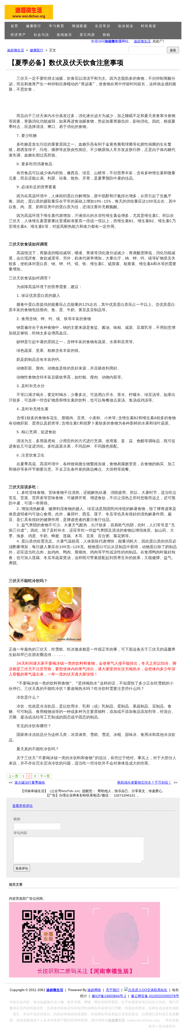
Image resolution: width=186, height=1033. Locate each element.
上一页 (13, 776)
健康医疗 (33, 26)
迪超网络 (94, 990)
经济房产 (18, 35)
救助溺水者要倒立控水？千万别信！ (144, 783)
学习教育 (56, 26)
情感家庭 (79, 26)
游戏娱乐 (64, 35)
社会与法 (41, 35)
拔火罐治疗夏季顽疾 (30, 783)
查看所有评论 (22, 806)
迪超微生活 (138, 41)
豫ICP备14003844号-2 (109, 996)
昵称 (17, 819)
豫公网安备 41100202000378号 (155, 996)
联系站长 (160, 990)
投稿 (106, 35)
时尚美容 (148, 26)
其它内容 (87, 35)
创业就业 (125, 26)
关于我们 (112, 990)
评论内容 (20, 833)
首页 (14, 26)
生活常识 (102, 26)
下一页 (45, 776)
